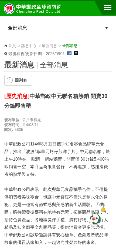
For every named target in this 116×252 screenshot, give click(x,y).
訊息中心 (28, 46)
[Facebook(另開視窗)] (69, 54)
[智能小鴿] (94, 219)
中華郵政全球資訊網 (33, 8)
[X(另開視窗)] (76, 54)
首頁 (12, 46)
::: (6, 40)
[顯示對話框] (103, 209)
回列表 (21, 80)
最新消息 (49, 46)
